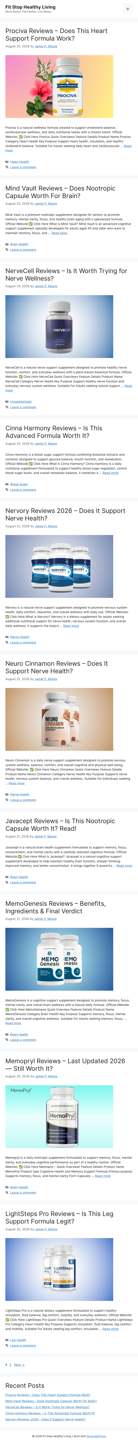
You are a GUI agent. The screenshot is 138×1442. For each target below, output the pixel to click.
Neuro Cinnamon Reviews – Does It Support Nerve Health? (56, 667)
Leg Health (18, 1340)
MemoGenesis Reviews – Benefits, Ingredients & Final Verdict (55, 907)
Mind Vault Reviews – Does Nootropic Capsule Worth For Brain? (60, 191)
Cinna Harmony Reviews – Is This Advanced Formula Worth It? (53, 431)
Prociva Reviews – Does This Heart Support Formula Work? (56, 34)
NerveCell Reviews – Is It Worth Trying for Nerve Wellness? (47, 1407)
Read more (59, 233)
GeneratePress (96, 1436)
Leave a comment (23, 167)
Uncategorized (20, 401)
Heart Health (19, 162)
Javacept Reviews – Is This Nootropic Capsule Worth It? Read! (60, 824)
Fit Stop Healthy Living (30, 7)
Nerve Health (19, 637)
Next (19, 1365)
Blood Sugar (19, 484)
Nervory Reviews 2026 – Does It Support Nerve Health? (45, 1419)
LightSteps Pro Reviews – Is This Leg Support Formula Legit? (59, 1217)
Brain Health (19, 244)
